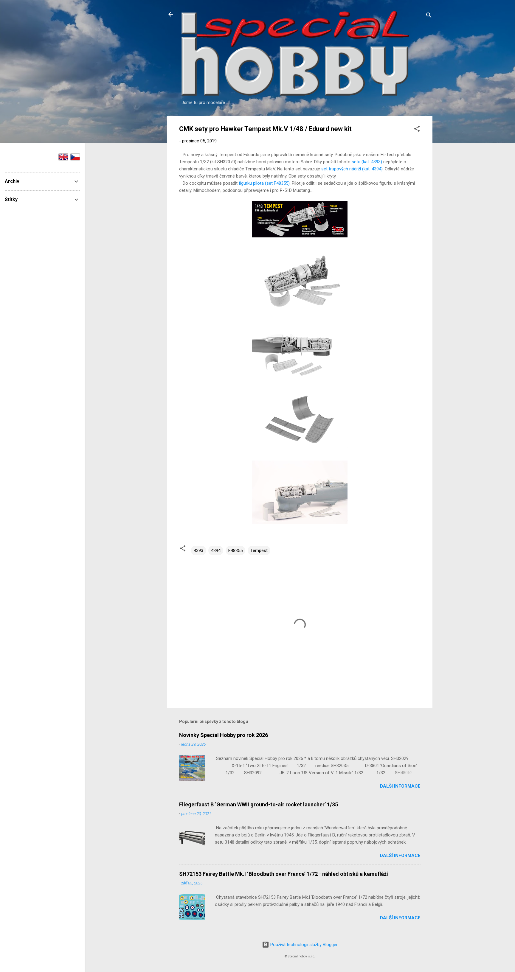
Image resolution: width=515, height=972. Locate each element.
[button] (417, 129)
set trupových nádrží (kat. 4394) (352, 169)
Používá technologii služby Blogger (303, 944)
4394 (216, 550)
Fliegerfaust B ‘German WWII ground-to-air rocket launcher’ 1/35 (258, 804)
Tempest (259, 550)
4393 (198, 550)
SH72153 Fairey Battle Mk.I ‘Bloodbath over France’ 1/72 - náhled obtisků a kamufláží (283, 874)
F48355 (235, 550)
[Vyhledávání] (428, 16)
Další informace (400, 786)
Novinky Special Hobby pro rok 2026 (223, 735)
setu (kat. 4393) (367, 161)
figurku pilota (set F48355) (264, 183)
